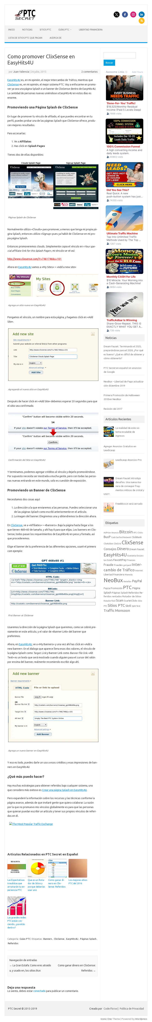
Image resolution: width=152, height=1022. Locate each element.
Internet (139, 570)
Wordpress (141, 1019)
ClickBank (137, 537)
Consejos (110, 549)
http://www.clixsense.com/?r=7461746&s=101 (34, 258)
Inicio (11, 29)
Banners (47, 938)
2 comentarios (89, 71)
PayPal (137, 581)
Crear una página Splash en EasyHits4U (64, 790)
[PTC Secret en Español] (25, 18)
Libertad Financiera (91, 29)
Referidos (13, 943)
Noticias (27, 29)
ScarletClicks (130, 600)
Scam (119, 600)
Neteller (127, 581)
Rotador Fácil (109, 601)
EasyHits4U (13, 80)
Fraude (108, 564)
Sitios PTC (45, 29)
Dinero (123, 549)
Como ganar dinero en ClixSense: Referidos (56, 883)
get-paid (127, 565)
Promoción (117, 588)
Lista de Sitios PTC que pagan (25, 38)
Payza (107, 588)
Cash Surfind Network (121, 537)
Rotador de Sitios (131, 596)
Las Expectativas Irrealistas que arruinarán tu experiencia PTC (16, 885)
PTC (127, 587)
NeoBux (113, 580)
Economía (131, 556)
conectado (39, 990)
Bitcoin (126, 531)
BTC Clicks (138, 533)
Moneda (129, 574)
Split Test (136, 606)
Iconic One (106, 1019)
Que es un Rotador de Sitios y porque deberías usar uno (36, 885)
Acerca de (56, 38)
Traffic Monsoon (117, 610)
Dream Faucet (136, 549)
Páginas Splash (88, 938)
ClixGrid (117, 543)
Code (110, 1008)
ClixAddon (108, 543)
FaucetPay (120, 559)
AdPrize (107, 533)
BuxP (107, 537)
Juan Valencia (21, 71)
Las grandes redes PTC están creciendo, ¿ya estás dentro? (16, 922)
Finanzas (131, 560)
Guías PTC (63, 29)
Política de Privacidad (132, 1008)
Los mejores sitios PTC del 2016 (78, 882)
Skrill (128, 605)
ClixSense (13, 84)
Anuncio (115, 533)
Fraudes (118, 565)
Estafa (110, 560)
